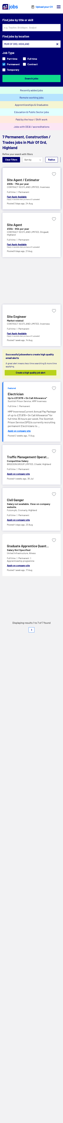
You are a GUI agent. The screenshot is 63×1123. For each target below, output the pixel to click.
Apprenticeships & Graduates (31, 104)
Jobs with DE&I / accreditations (31, 126)
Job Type (8, 53)
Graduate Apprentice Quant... (28, 546)
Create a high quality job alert (30, 372)
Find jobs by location (15, 36)
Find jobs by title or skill (17, 20)
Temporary (13, 69)
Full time (32, 58)
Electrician (16, 394)
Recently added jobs (31, 90)
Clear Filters (11, 159)
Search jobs (31, 78)
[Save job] (54, 174)
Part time (12, 58)
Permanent (13, 64)
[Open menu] (59, 6)
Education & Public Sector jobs (31, 112)
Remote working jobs (32, 97)
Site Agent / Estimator (23, 180)
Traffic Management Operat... (28, 457)
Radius (51, 159)
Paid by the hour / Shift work (31, 119)
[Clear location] (57, 44)
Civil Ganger (15, 500)
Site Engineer (16, 316)
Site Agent (14, 225)
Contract (32, 64)
